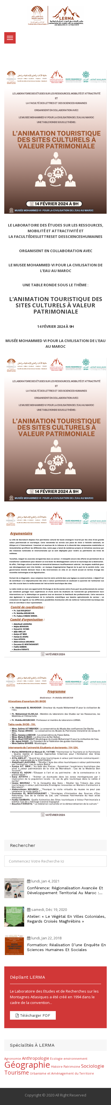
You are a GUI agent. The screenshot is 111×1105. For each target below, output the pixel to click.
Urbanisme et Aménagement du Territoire (62, 1073)
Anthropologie (35, 1058)
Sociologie (92, 1066)
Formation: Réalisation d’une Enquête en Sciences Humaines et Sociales (66, 947)
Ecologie (56, 1059)
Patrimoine (71, 1067)
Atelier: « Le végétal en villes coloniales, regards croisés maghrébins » (66, 918)
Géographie (27, 1064)
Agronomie (12, 1059)
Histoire (57, 1067)
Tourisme (16, 1072)
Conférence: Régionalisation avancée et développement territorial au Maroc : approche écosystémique (65, 890)
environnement (75, 1059)
